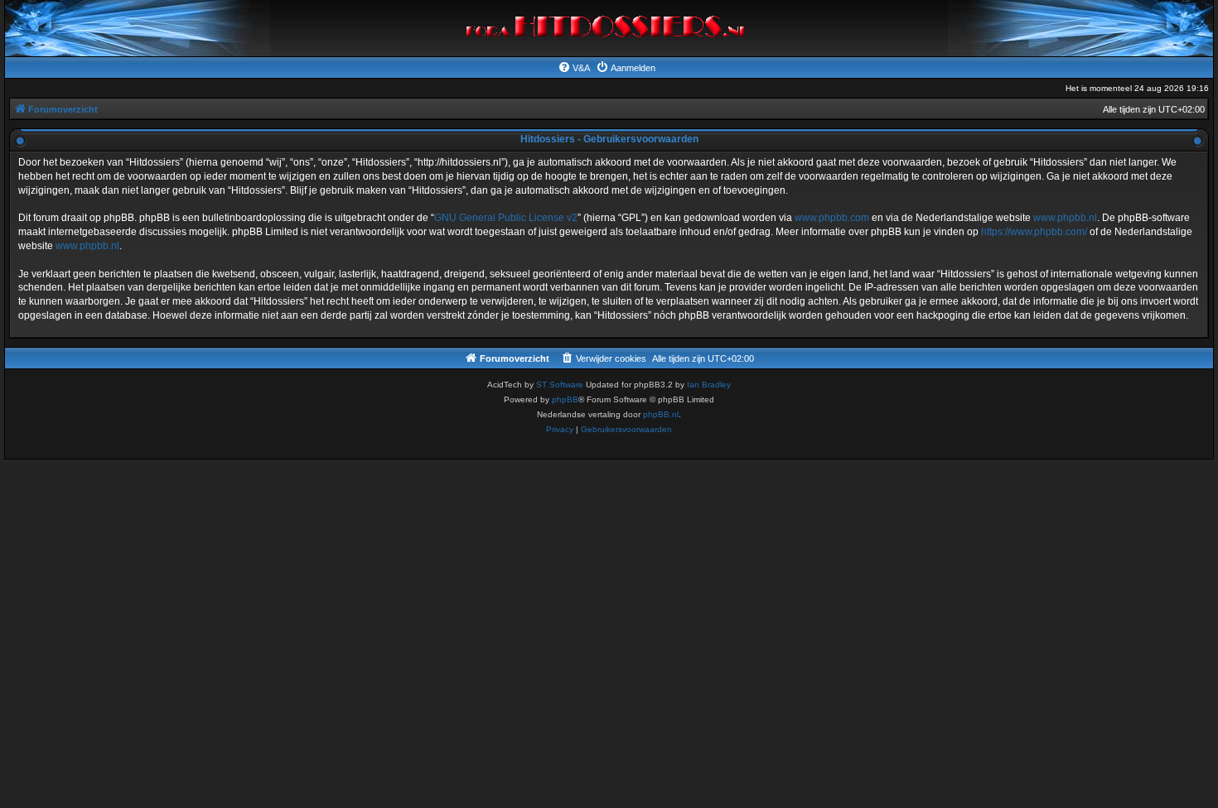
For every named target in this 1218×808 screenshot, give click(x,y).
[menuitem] (574, 68)
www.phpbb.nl (1065, 218)
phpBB (565, 399)
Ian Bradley (709, 384)
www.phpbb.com (832, 218)
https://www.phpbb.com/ (1034, 232)
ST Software (559, 384)
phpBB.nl (661, 414)
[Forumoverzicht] (609, 28)
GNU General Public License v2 (506, 218)
